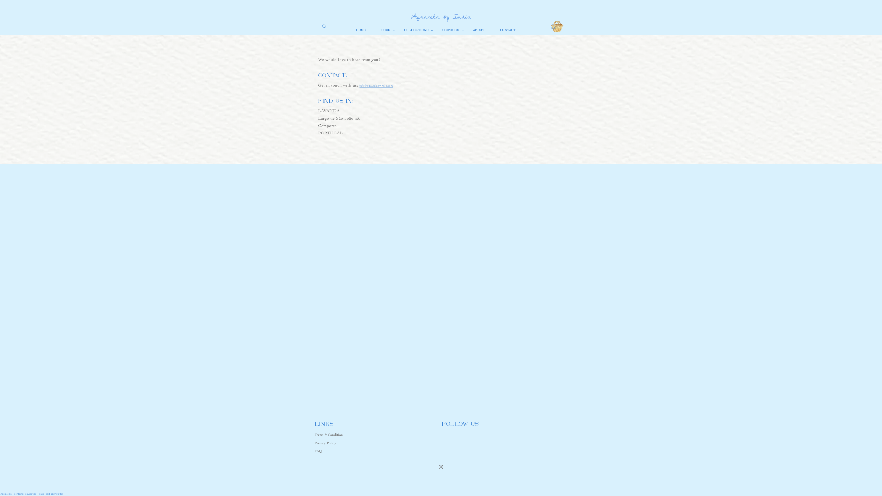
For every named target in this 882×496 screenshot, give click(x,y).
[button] (324, 26)
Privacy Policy (325, 443)
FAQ (318, 451)
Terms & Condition (329, 435)
